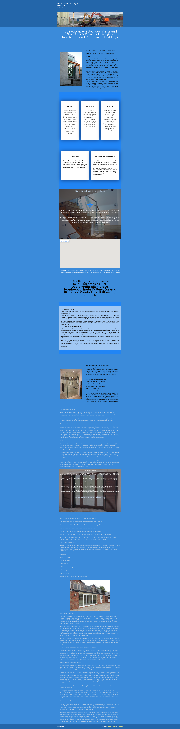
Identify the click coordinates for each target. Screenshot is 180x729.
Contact (114, 22)
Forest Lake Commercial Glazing (90, 497)
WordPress (120, 726)
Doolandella (80, 286)
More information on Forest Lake (90, 514)
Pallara (97, 289)
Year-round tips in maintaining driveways (95, 22)
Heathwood (73, 289)
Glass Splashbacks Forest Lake (90, 191)
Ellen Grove (99, 286)
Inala (87, 289)
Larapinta (90, 295)
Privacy (120, 22)
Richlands (71, 292)
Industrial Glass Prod (111, 726)
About (108, 22)
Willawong (107, 292)
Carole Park (89, 292)
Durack (110, 289)
